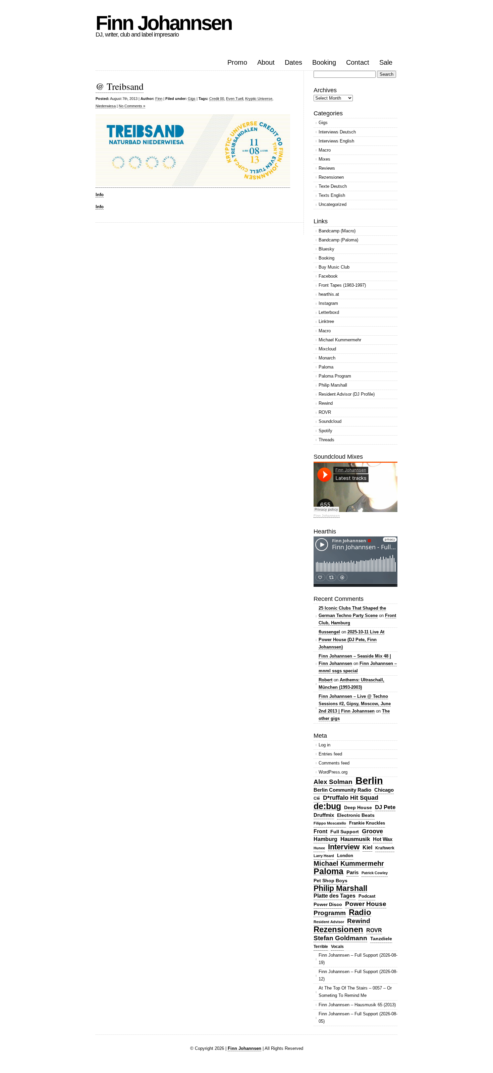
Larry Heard (324, 856)
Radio (360, 912)
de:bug (327, 806)
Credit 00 (216, 99)
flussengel (329, 631)
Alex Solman (333, 781)
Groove (372, 831)
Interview (344, 847)
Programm (330, 912)
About (266, 62)
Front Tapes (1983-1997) (342, 285)
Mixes (324, 159)
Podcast (367, 896)
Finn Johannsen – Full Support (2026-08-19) (358, 959)
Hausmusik (355, 839)
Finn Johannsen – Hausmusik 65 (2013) (357, 1004)
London (345, 855)
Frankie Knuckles (367, 823)
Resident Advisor (329, 922)
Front (320, 831)
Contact (357, 62)
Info (100, 194)
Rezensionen (331, 177)
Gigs (192, 99)
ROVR (325, 412)
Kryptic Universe (258, 99)
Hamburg (325, 839)
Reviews (327, 168)
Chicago (384, 790)
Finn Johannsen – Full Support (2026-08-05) (358, 1017)
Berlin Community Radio (342, 790)
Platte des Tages (334, 896)
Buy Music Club (334, 267)
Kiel (367, 847)
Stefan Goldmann (340, 938)
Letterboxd (329, 312)
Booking (324, 62)
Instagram (328, 303)
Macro (325, 150)
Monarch (327, 357)
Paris (352, 872)
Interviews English (336, 141)
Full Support (344, 831)
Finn (158, 99)
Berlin (369, 781)
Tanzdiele (381, 938)
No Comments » (132, 106)
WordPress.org (333, 772)
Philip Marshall (333, 385)
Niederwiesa (106, 106)
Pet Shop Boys (330, 880)
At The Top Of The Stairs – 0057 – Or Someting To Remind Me (355, 991)
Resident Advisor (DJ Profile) (347, 394)
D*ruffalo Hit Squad (350, 797)
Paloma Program (335, 376)
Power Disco (328, 904)
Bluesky (326, 248)
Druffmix (324, 815)
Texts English (332, 195)
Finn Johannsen (164, 23)
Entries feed (330, 753)
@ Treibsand (120, 86)
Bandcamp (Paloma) (338, 239)
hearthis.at (329, 294)
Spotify (325, 430)
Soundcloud (330, 421)
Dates (293, 62)
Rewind (326, 403)
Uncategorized (332, 204)
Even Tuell (234, 99)
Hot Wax (382, 839)
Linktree (326, 321)
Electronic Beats (356, 815)
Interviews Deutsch (337, 131)
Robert (325, 679)
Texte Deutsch (333, 186)
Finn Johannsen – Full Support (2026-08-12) (358, 975)
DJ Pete (385, 807)
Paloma (326, 367)
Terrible (321, 947)
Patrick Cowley (375, 873)
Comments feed (334, 763)
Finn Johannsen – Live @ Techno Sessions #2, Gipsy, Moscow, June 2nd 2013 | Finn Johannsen (355, 704)
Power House (365, 903)
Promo (237, 62)
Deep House (358, 807)
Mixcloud (327, 348)
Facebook (328, 276)
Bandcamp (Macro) (337, 230)
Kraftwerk (384, 848)
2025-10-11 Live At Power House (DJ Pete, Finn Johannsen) (351, 639)
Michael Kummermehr (340, 339)
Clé (317, 798)
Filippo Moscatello (330, 823)
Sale (385, 62)
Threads (326, 439)
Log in (324, 744)
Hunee (319, 848)
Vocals (337, 946)
